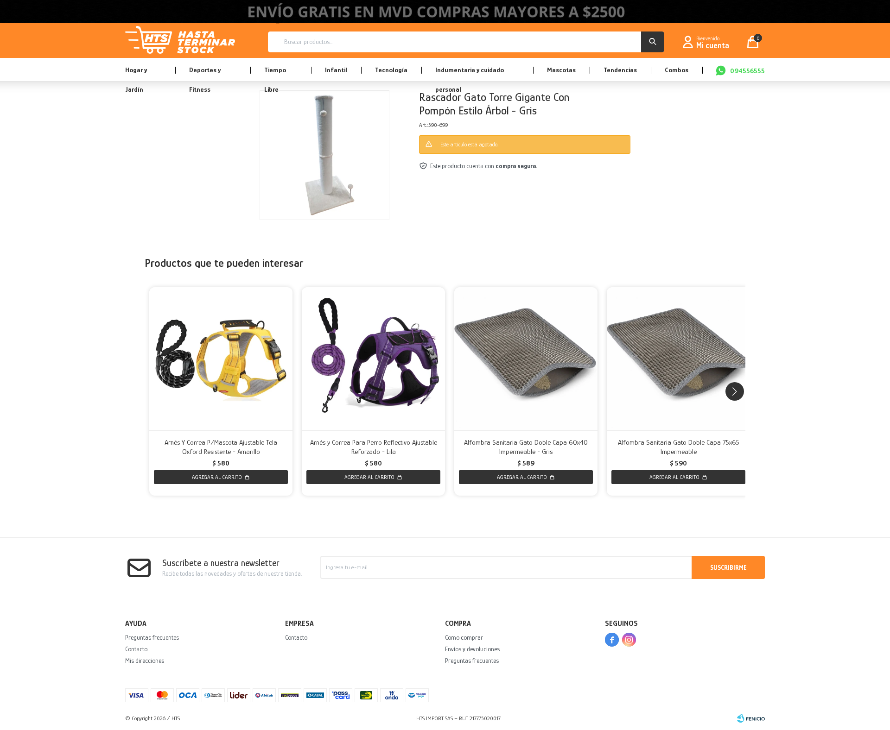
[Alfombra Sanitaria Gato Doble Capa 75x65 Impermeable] (678, 358)
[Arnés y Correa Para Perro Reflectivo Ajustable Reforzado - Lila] (373, 358)
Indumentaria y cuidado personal (469, 73)
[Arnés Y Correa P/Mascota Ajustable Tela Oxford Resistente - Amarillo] (220, 358)
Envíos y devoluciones (472, 649)
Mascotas (561, 70)
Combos (676, 70)
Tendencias (620, 70)
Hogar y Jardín (136, 73)
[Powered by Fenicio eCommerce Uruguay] (751, 718)
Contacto (136, 649)
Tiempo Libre (275, 73)
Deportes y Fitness (205, 73)
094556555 (747, 71)
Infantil (336, 70)
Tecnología (391, 70)
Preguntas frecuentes (152, 637)
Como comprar (464, 637)
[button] (652, 41)
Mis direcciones (144, 660)
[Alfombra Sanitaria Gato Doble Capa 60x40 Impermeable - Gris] (526, 358)
